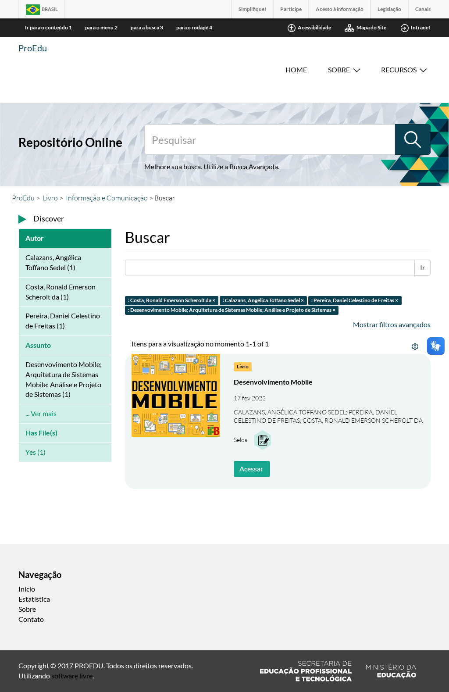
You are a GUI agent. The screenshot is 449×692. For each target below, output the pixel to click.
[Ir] (413, 139)
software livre (72, 675)
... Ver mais (41, 413)
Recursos (399, 69)
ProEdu (32, 48)
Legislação (389, 9)
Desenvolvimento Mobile (273, 382)
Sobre (339, 69)
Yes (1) (35, 452)
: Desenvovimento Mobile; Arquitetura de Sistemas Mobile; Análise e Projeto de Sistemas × (231, 310)
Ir (422, 267)
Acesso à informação (339, 9)
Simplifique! (252, 9)
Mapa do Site (371, 27)
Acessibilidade (314, 27)
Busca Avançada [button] (253, 166)
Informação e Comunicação (107, 197)
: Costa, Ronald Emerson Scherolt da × (171, 300)
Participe (291, 9)
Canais (423, 9)
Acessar (251, 468)
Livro (50, 197)
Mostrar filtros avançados (392, 324)
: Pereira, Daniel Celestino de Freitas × (354, 300)
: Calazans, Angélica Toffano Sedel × (263, 300)
